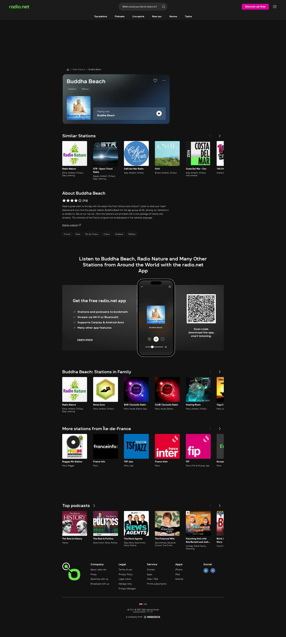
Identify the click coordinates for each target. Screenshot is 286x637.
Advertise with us (99, 579)
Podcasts (119, 16)
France (107, 234)
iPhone (178, 570)
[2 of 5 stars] (68, 201)
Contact (151, 570)
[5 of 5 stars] (80, 201)
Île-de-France (92, 234)
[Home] (68, 69)
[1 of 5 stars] (64, 201)
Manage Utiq (125, 584)
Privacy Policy (126, 574)
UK (145, 604)
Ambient (72, 89)
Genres (173, 16)
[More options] (164, 81)
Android (179, 579)
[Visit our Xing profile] (213, 570)
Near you (157, 16)
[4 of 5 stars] (76, 201)
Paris (78, 234)
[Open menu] (275, 7)
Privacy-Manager (127, 589)
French (67, 234)
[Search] (164, 7)
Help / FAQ (152, 579)
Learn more (85, 339)
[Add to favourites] (155, 80)
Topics (188, 16)
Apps (149, 574)
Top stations (100, 16)
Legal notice (125, 579)
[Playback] (159, 113)
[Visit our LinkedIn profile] (206, 570)
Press (93, 574)
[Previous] (210, 134)
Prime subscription (157, 584)
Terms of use (125, 570)
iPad (177, 574)
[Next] (220, 134)
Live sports (138, 16)
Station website (70, 225)
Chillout (85, 89)
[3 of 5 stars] (72, 201)
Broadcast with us (100, 584)
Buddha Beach (106, 115)
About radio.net (98, 570)
